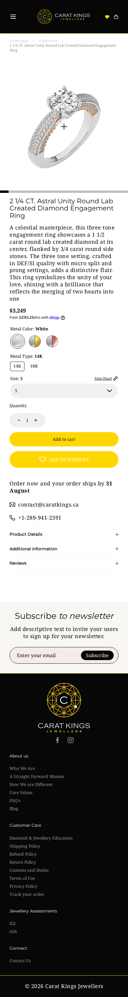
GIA (13, 931)
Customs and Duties (29, 870)
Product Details (26, 534)
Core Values (21, 792)
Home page (19, 40)
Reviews (18, 563)
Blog (14, 808)
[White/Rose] (52, 341)
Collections (48, 40)
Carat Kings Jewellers (74, 986)
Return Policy (23, 862)
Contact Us (20, 960)
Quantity (18, 405)
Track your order (27, 894)
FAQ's (15, 800)
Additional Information (33, 549)
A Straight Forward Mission (37, 776)
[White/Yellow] (34, 341)
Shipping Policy (25, 846)
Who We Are (22, 768)
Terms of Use (22, 878)
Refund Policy (23, 854)
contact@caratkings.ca (48, 504)
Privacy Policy (23, 886)
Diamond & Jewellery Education (41, 838)
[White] (17, 341)
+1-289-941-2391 (40, 517)
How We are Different (31, 784)
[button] (13, 16)
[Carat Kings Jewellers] (64, 16)
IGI (12, 923)
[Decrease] (15, 420)
